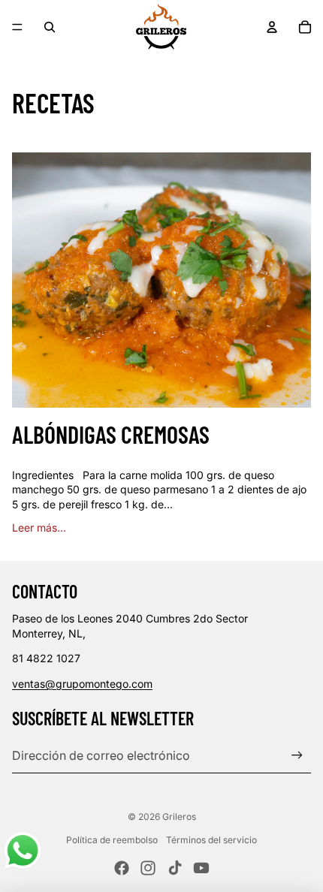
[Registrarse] (297, 755)
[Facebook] (122, 868)
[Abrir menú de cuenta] (271, 27)
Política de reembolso (112, 839)
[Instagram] (148, 868)
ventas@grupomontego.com (82, 683)
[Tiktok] (175, 868)
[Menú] (17, 27)
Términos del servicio (211, 839)
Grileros (179, 816)
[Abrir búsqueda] (49, 27)
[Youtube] (201, 868)
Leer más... (39, 527)
